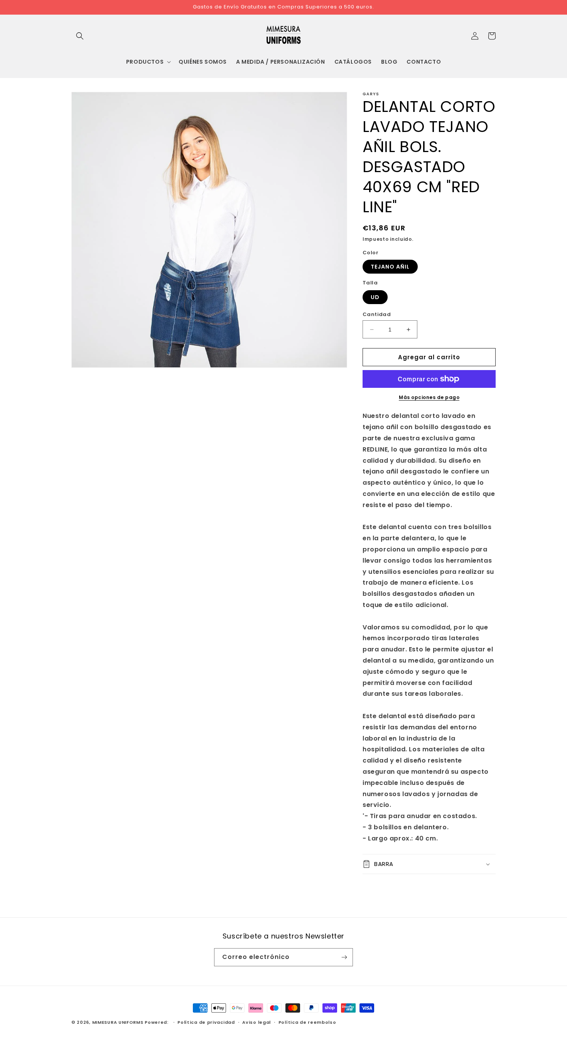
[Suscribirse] (344, 957)
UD (375, 297)
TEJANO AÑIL (390, 267)
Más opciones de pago (429, 397)
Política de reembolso (307, 1022)
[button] (79, 35)
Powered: (157, 1022)
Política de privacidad (206, 1022)
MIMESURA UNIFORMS (117, 1022)
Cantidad (377, 314)
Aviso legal (256, 1022)
